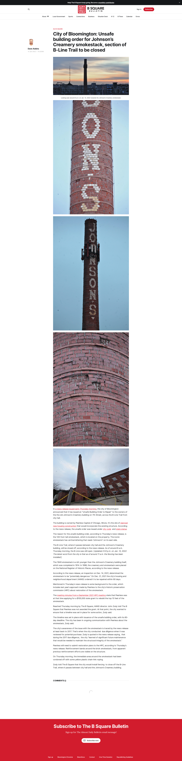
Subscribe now (93, 740)
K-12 (112, 16)
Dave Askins (33, 49)
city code (107, 529)
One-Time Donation (105, 757)
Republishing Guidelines (125, 757)
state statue (121, 529)
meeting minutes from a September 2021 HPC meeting (81, 595)
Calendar (129, 16)
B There (120, 16)
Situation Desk (103, 16)
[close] (179, 2)
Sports (70, 16)
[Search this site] (28, 9)
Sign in (139, 9)
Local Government (59, 16)
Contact (92, 757)
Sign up (50, 757)
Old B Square (58, 29)
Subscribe (149, 9)
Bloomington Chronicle (65, 757)
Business (91, 16)
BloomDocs (81, 757)
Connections (80, 16)
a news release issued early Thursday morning (75, 509)
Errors (138, 16)
